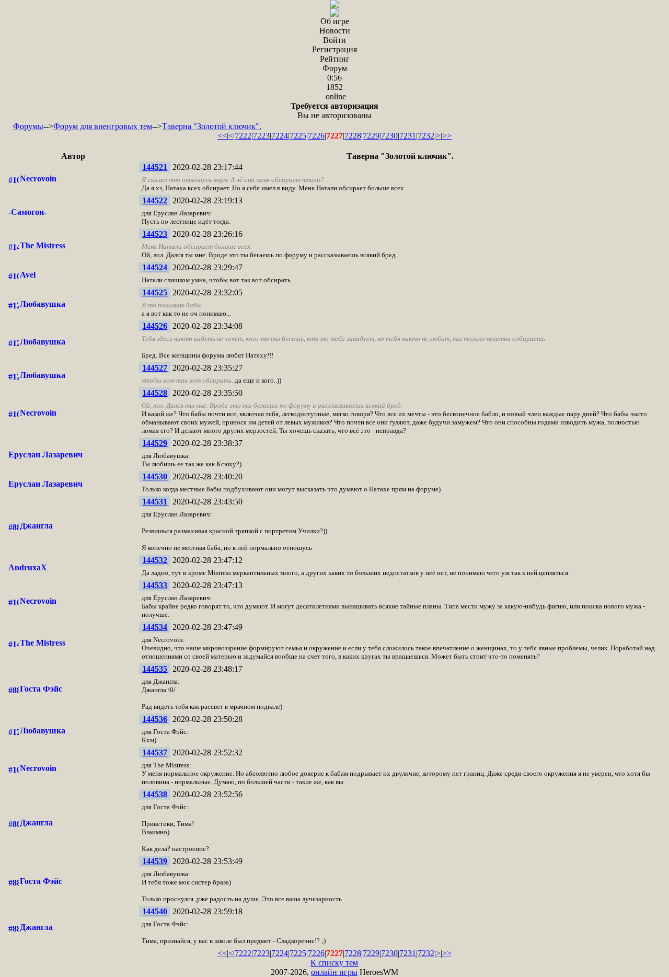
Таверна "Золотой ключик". (211, 126)
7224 (279, 135)
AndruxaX (27, 567)
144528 (154, 392)
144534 (154, 627)
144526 (154, 325)
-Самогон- (27, 212)
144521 (154, 167)
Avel (28, 274)
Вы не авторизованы (334, 110)
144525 (154, 292)
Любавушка (42, 304)
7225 (298, 135)
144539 (154, 861)
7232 (426, 135)
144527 (154, 367)
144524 (154, 267)
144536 (154, 719)
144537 (154, 752)
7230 (389, 135)
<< (222, 135)
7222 (243, 135)
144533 (154, 585)
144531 (154, 501)
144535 (154, 668)
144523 (154, 233)
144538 (154, 794)
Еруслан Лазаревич (45, 454)
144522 (154, 200)
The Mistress (42, 245)
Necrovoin (38, 178)
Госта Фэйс (41, 688)
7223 (261, 135)
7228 (352, 135)
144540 (154, 911)
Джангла (36, 525)
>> (447, 135)
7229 (371, 135)
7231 (407, 135)
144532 (154, 560)
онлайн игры (334, 972)
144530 (154, 476)
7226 (316, 135)
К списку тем (334, 962)
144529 (154, 443)
